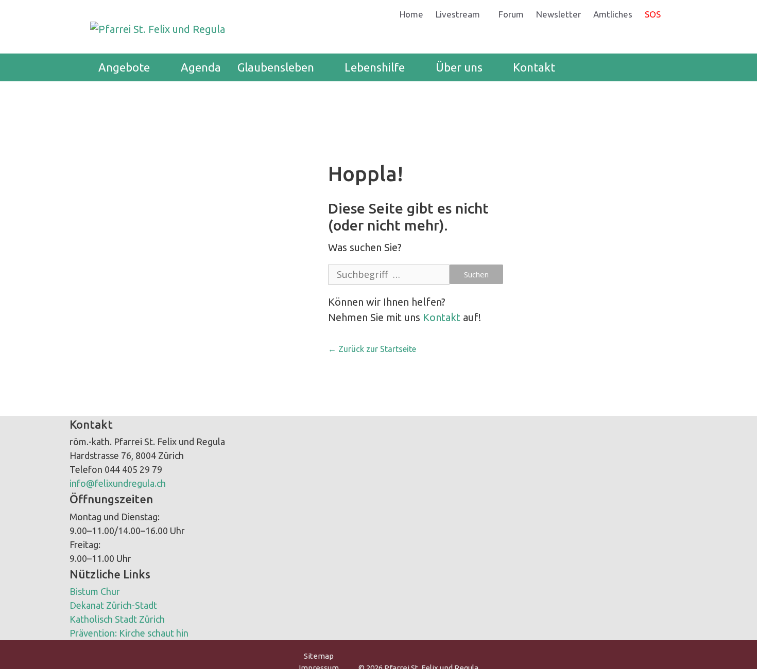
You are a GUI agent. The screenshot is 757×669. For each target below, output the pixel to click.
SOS (653, 14)
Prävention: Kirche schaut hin (129, 633)
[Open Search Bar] (651, 67)
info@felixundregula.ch (118, 483)
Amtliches (612, 14)
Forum (511, 14)
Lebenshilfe (375, 67)
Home (411, 14)
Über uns (459, 67)
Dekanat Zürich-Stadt (113, 605)
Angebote (124, 67)
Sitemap (319, 656)
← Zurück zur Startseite (372, 349)
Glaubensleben (275, 67)
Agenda (201, 67)
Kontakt (534, 67)
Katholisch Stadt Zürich (117, 619)
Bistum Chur (95, 591)
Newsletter (558, 14)
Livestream (458, 14)
